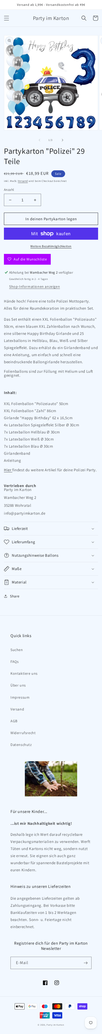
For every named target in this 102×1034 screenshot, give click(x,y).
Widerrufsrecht (23, 732)
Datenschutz (21, 744)
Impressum (20, 697)
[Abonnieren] (85, 963)
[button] (6, 18)
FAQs (14, 661)
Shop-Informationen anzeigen (34, 286)
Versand (23, 181)
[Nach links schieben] (39, 140)
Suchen (16, 649)
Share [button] (15, 596)
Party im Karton (55, 1024)
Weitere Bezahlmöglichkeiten (51, 246)
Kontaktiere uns (24, 673)
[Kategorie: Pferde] (11, 469)
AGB (14, 721)
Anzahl (9, 189)
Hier (7, 469)
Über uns (18, 685)
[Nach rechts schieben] (62, 140)
